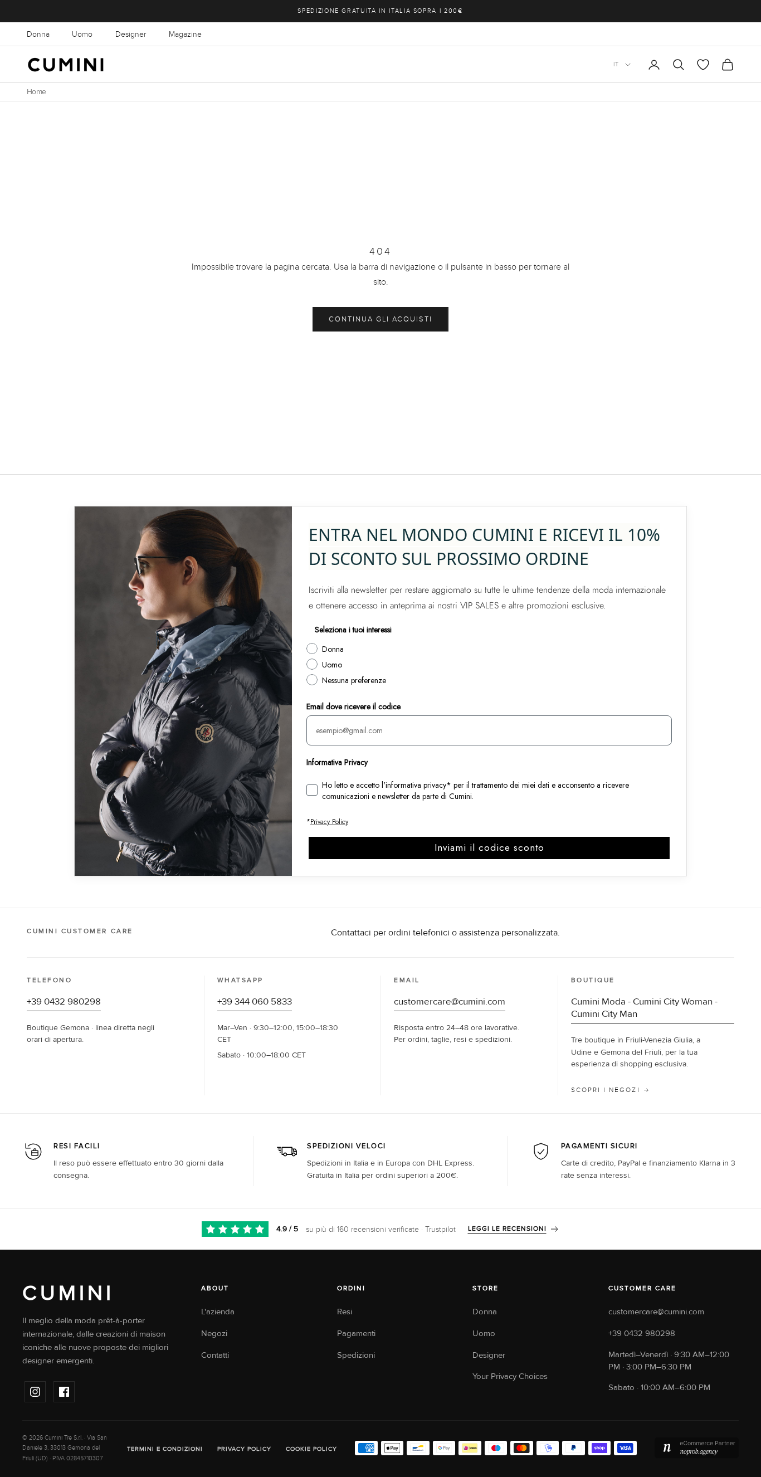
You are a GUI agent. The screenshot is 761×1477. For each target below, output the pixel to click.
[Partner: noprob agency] (697, 1448)
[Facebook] (64, 1391)
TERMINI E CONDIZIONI (165, 1449)
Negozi (214, 1333)
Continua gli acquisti (380, 319)
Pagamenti (356, 1333)
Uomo (82, 34)
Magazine (185, 34)
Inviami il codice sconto (489, 847)
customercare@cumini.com (449, 1002)
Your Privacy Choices (510, 1376)
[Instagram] (35, 1391)
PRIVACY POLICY (244, 1449)
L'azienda (218, 1312)
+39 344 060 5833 (254, 1002)
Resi (344, 1312)
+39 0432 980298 (64, 1002)
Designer (130, 34)
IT (616, 64)
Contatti (215, 1355)
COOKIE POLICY (311, 1449)
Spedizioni (356, 1355)
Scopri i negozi (605, 1090)
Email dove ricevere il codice (353, 706)
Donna (38, 34)
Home (36, 92)
